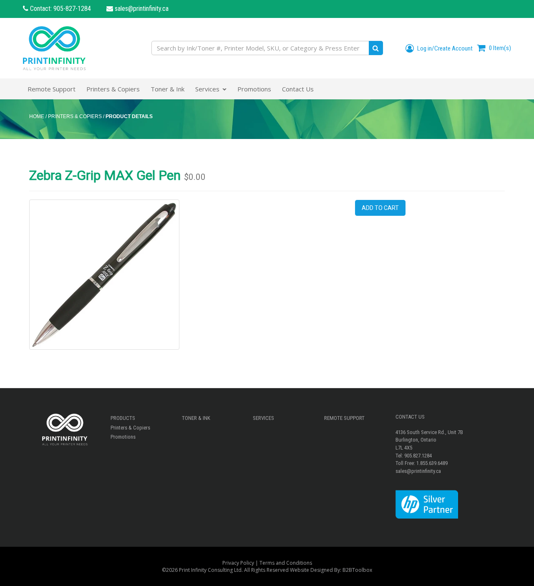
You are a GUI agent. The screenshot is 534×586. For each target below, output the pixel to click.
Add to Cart (380, 208)
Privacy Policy (238, 562)
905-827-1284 (72, 9)
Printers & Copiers (130, 427)
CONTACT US (410, 417)
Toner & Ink (196, 418)
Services (263, 418)
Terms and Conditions (285, 562)
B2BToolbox (357, 569)
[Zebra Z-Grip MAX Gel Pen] (104, 275)
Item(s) (500, 48)
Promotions (123, 437)
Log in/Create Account (444, 48)
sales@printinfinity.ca (141, 9)
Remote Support (344, 418)
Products (123, 418)
